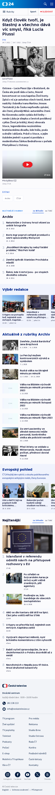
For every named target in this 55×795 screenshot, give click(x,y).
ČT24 (18, 198)
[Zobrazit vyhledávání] (45, 4)
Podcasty (7, 741)
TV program (8, 718)
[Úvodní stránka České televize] (14, 685)
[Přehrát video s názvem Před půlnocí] (27, 164)
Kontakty (33, 765)
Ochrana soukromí (20, 789)
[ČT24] (8, 4)
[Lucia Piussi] (27, 61)
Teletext (6, 735)
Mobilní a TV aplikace (12, 759)
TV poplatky (8, 730)
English (5, 789)
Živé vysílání (8, 724)
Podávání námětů (37, 753)
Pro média (34, 718)
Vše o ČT (6, 765)
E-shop (6, 753)
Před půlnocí (8, 180)
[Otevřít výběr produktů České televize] (52, 4)
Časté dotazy (35, 759)
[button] (27, 164)
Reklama (33, 724)
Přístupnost (37, 789)
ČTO (4, 40)
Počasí (5, 747)
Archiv (7, 198)
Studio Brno (35, 730)
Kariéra (32, 747)
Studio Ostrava (36, 735)
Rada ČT (33, 741)
